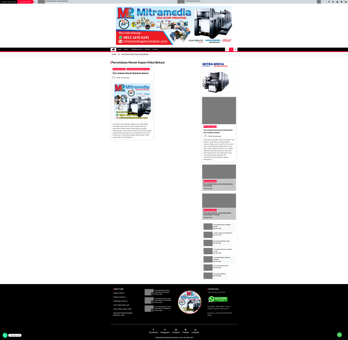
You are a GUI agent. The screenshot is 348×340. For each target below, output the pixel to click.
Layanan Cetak (136, 49)
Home (119, 49)
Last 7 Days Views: (120, 305)
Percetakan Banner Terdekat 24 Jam (223, 250)
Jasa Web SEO (188, 337)
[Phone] (5, 335)
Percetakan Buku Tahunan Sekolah (222, 258)
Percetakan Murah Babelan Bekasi (138, 69)
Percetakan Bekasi (206, 1)
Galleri (147, 49)
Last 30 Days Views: (120, 309)
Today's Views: (118, 293)
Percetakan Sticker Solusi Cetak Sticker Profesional (218, 185)
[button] (227, 49)
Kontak (155, 49)
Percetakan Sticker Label (222, 241)
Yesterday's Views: (120, 301)
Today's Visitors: (119, 297)
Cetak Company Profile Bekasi (223, 233)
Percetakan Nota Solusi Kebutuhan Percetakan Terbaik (162, 291)
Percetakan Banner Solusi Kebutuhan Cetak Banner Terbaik (217, 214)
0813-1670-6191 (219, 292)
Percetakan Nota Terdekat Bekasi (222, 225)
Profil (126, 49)
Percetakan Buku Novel (67, 1)
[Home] (113, 49)
